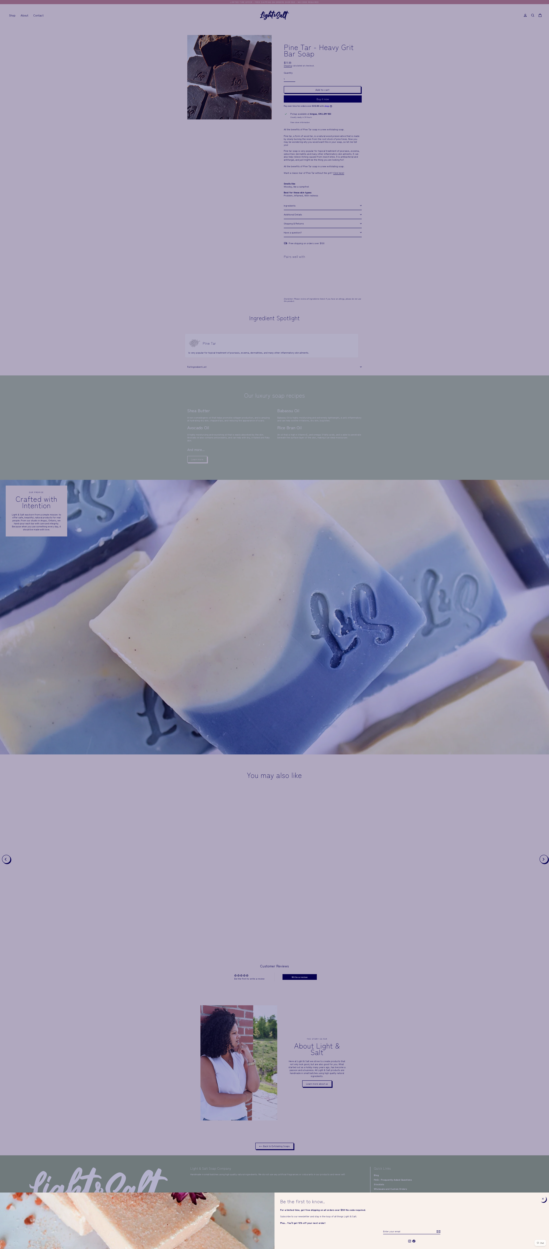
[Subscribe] (438, 1231)
